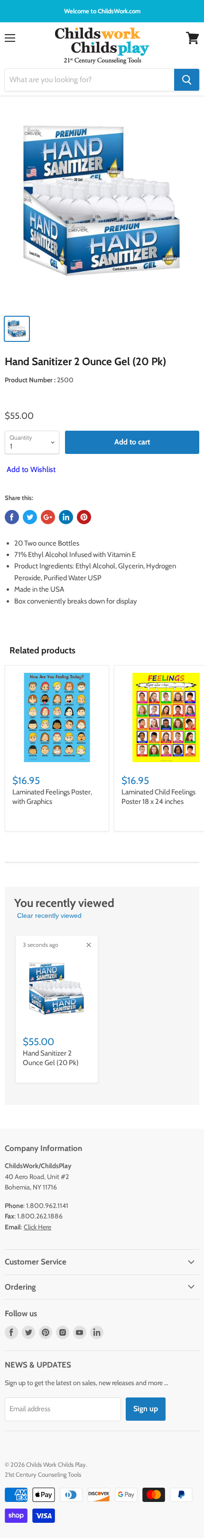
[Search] (186, 80)
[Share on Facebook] (12, 517)
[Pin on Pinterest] (84, 517)
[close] (88, 945)
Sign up (145, 1408)
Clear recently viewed (49, 915)
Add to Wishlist (30, 469)
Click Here (37, 1227)
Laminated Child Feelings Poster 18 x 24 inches (158, 797)
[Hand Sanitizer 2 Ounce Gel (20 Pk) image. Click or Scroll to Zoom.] (102, 207)
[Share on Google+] (48, 517)
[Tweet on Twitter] (30, 517)
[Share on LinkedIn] (66, 517)
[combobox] (89, 80)
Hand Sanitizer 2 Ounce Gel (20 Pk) (51, 1058)
